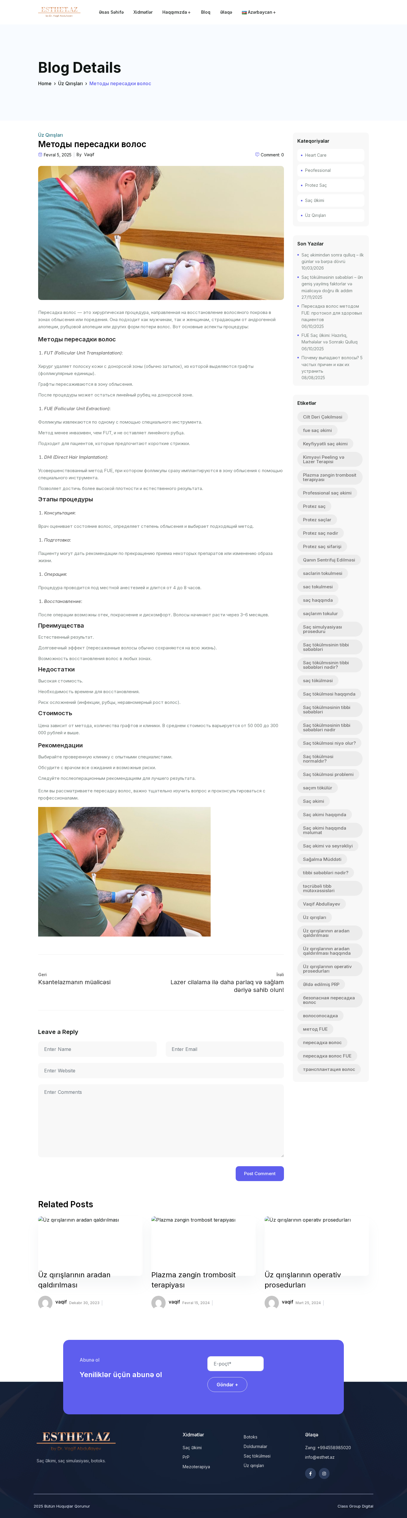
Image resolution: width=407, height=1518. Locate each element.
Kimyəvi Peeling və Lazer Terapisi (323, 459)
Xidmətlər (143, 12)
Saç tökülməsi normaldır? (318, 759)
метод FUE (315, 1029)
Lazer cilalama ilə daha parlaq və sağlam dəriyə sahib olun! (227, 986)
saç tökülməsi (318, 680)
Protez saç (314, 506)
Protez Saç (316, 185)
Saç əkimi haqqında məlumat (324, 830)
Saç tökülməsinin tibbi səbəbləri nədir (326, 727)
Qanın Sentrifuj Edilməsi (329, 560)
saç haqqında (318, 600)
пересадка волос (322, 1042)
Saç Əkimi (314, 200)
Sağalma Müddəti (322, 859)
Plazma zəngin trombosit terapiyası (329, 477)
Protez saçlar (317, 519)
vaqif (89, 154)
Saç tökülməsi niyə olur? (329, 743)
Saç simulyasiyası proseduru (322, 629)
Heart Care (316, 155)
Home (45, 83)
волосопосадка (320, 1015)
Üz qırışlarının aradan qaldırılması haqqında (327, 951)
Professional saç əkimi (327, 493)
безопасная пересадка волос (329, 1000)
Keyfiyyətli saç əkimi (325, 444)
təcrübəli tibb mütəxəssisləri (319, 888)
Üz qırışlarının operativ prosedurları (327, 969)
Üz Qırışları (70, 83)
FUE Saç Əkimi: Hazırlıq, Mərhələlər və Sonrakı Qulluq (330, 338)
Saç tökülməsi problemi (328, 774)
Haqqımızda (174, 12)
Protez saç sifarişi (322, 546)
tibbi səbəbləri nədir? (325, 872)
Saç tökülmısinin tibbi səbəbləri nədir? (326, 665)
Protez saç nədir (320, 533)
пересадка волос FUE (327, 1056)
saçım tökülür (317, 788)
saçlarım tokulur (320, 613)
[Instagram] (324, 1473)
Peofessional (318, 170)
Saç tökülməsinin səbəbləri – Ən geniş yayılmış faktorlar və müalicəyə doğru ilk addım (332, 284)
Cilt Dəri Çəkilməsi (322, 417)
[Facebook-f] (310, 1473)
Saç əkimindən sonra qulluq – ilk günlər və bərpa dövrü (333, 258)
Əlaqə (226, 12)
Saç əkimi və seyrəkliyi (328, 846)
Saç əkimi (313, 801)
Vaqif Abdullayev (321, 904)
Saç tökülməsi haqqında (329, 694)
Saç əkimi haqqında (324, 814)
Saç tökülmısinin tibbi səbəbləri (326, 647)
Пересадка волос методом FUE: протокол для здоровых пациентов (332, 313)
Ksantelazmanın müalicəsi (74, 982)
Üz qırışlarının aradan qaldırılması (326, 933)
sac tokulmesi (318, 587)
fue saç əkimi (317, 430)
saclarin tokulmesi (322, 573)
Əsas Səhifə (111, 12)
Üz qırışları (314, 917)
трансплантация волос (329, 1069)
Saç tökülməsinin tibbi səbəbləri (326, 709)
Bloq (205, 12)
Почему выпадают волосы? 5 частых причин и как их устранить (332, 364)
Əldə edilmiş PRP (321, 984)
